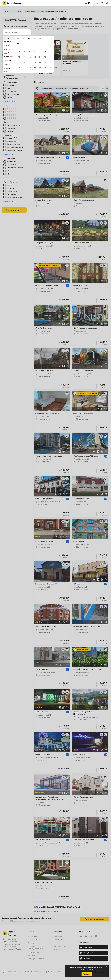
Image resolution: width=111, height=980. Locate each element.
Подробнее (89, 969)
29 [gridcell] (45, 67)
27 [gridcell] (35, 67)
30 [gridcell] (50, 67)
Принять (86, 974)
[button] (97, 3)
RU (89, 3)
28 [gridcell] (40, 67)
